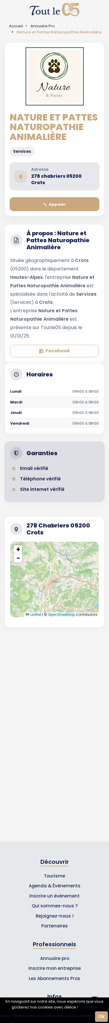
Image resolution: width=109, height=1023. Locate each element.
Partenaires (54, 926)
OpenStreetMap (61, 614)
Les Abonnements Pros (54, 978)
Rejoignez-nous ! (55, 916)
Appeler (57, 204)
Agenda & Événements (55, 886)
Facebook (58, 350)
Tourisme (54, 876)
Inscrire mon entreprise (54, 968)
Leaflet (35, 614)
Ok (101, 1016)
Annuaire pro (54, 958)
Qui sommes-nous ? (55, 906)
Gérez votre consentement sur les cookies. (53, 1015)
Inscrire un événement (54, 896)
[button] (18, 549)
